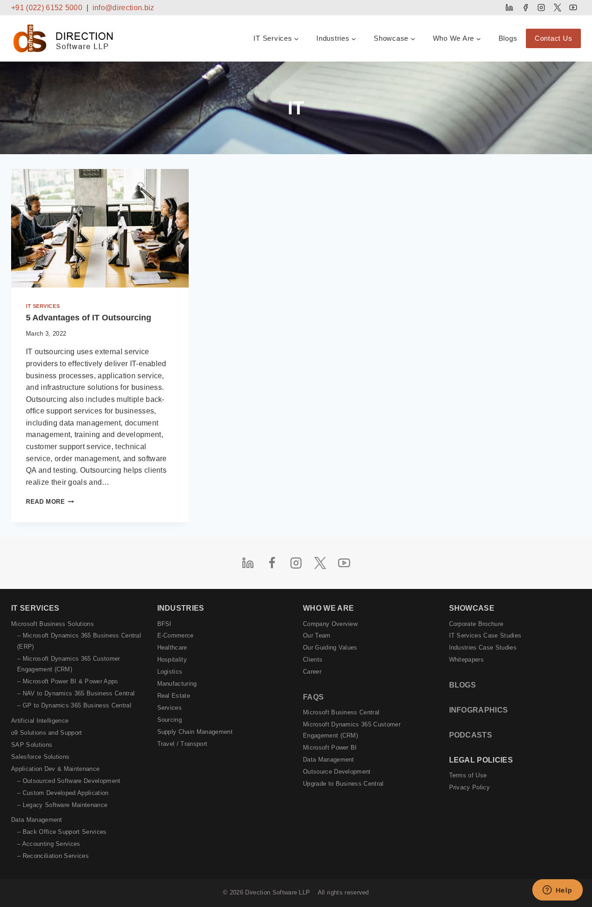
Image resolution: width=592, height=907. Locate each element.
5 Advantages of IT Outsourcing (88, 317)
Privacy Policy (469, 787)
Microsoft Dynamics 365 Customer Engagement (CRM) (352, 729)
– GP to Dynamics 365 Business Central (74, 705)
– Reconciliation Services (53, 855)
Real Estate (174, 695)
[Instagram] (541, 7)
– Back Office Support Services (62, 831)
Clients (312, 659)
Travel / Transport (182, 743)
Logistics (170, 671)
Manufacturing (177, 683)
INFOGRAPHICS (478, 710)
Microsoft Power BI (330, 747)
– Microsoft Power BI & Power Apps (67, 681)
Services (169, 707)
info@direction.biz (123, 8)
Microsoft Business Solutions (52, 623)
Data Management (36, 819)
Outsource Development (337, 771)
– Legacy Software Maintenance (62, 804)
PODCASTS (471, 735)
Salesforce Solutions (40, 756)
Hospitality (172, 659)
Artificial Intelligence (39, 720)
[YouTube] (573, 7)
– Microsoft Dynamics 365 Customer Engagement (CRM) (68, 664)
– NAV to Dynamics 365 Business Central (76, 693)
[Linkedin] (509, 7)
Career (312, 671)
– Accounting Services (48, 843)
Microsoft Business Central (341, 712)
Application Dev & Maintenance (55, 768)
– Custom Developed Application (63, 792)
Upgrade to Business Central (343, 783)
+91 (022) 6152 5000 (46, 8)
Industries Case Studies (483, 647)
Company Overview (330, 623)
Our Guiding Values (330, 647)
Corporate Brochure (476, 623)
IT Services (43, 306)
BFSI (164, 623)
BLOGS (462, 685)
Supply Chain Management (195, 731)
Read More (50, 501)
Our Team (317, 635)
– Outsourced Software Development (69, 780)
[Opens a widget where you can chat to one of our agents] (557, 890)
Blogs (508, 38)
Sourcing (169, 719)
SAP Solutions (31, 744)
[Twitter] (557, 7)
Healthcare (172, 647)
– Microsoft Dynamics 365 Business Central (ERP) (79, 641)
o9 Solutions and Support (46, 732)
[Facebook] (525, 7)
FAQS (313, 697)
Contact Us (554, 38)
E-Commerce (175, 635)
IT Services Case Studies (485, 635)
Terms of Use (468, 775)
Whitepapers (466, 659)
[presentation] (100, 228)
